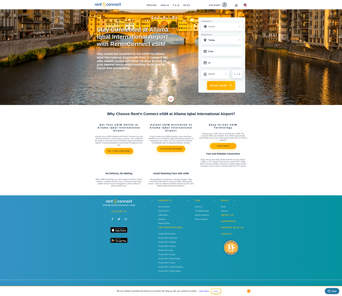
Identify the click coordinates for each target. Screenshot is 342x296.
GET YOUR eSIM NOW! (119, 151)
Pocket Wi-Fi (163, 211)
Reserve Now (164, 223)
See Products (164, 207)
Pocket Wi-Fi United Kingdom (170, 267)
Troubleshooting (202, 211)
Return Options (201, 219)
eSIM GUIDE (223, 146)
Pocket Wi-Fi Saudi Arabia (169, 258)
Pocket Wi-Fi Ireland (166, 246)
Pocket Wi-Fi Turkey (166, 263)
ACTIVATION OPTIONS (171, 149)
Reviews (161, 219)
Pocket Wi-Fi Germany (167, 238)
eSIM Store (163, 215)
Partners (224, 211)
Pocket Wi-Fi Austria (166, 234)
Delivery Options (202, 215)
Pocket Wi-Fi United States (169, 271)
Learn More (204, 291)
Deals (223, 207)
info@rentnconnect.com (119, 205)
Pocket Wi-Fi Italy (165, 250)
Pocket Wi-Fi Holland (167, 242)
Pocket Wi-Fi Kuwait (166, 254)
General (198, 207)
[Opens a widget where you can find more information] (332, 291)
